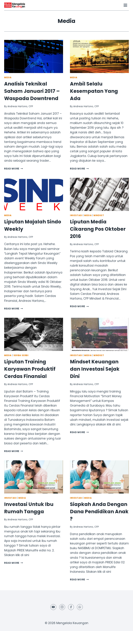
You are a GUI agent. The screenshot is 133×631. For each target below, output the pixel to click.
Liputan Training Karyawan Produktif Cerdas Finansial (29, 369)
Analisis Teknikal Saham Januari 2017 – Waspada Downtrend (32, 91)
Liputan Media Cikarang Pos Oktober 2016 (98, 229)
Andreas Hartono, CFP (20, 106)
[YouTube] (53, 607)
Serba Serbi (21, 355)
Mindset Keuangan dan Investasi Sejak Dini (94, 369)
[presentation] (33, 56)
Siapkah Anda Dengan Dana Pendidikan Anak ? (99, 511)
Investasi (76, 215)
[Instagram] (62, 607)
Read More (13, 168)
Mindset (99, 215)
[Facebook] (71, 607)
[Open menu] (125, 5)
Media (8, 77)
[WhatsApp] (80, 607)
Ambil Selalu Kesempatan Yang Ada (94, 91)
